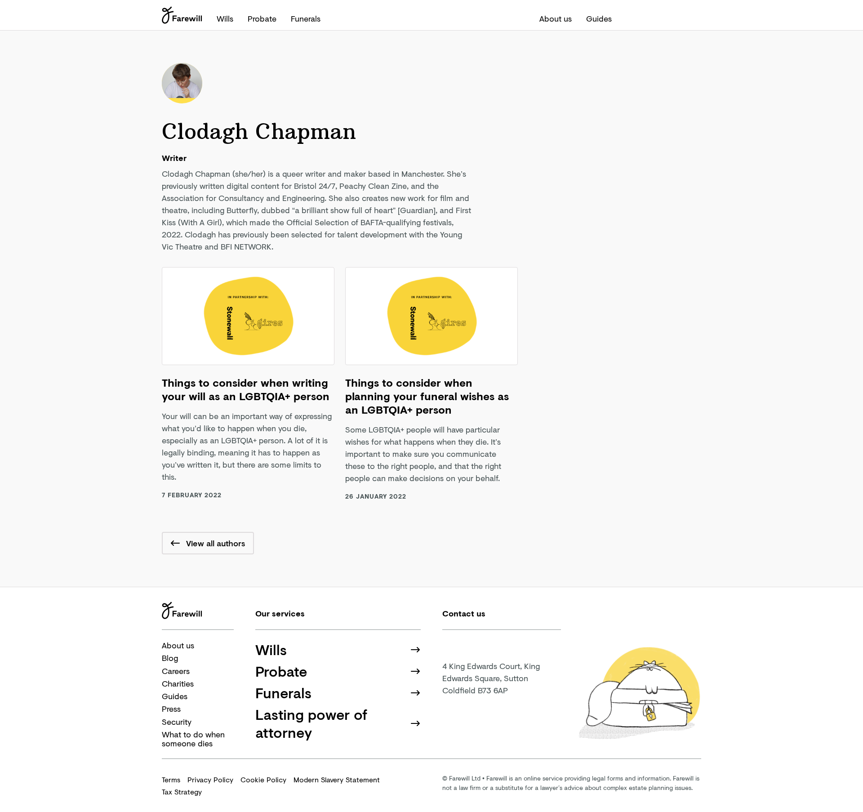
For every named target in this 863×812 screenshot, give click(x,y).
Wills (225, 18)
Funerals (305, 18)
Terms (171, 779)
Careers (176, 670)
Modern (337, 779)
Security (176, 721)
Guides (599, 18)
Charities (178, 683)
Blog (170, 657)
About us (555, 18)
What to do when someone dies (193, 739)
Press (171, 708)
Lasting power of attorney (311, 723)
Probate (262, 18)
